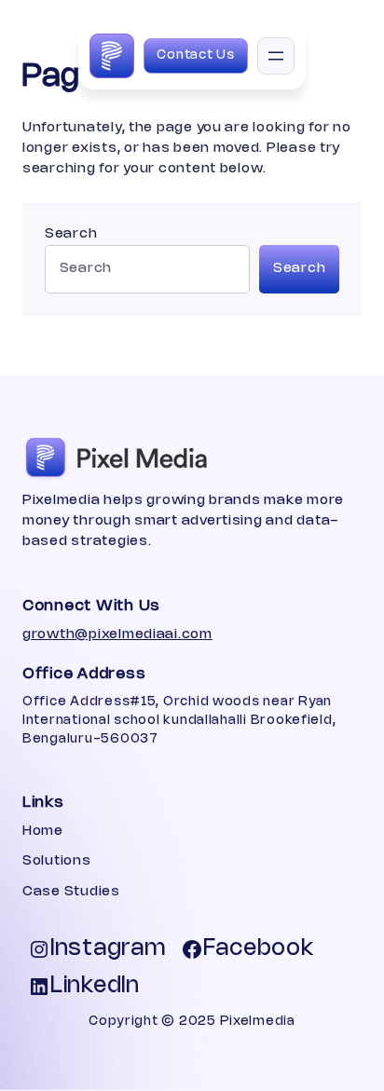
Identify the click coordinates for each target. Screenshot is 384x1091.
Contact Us (195, 55)
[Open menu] (276, 56)
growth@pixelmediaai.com (117, 634)
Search (71, 233)
